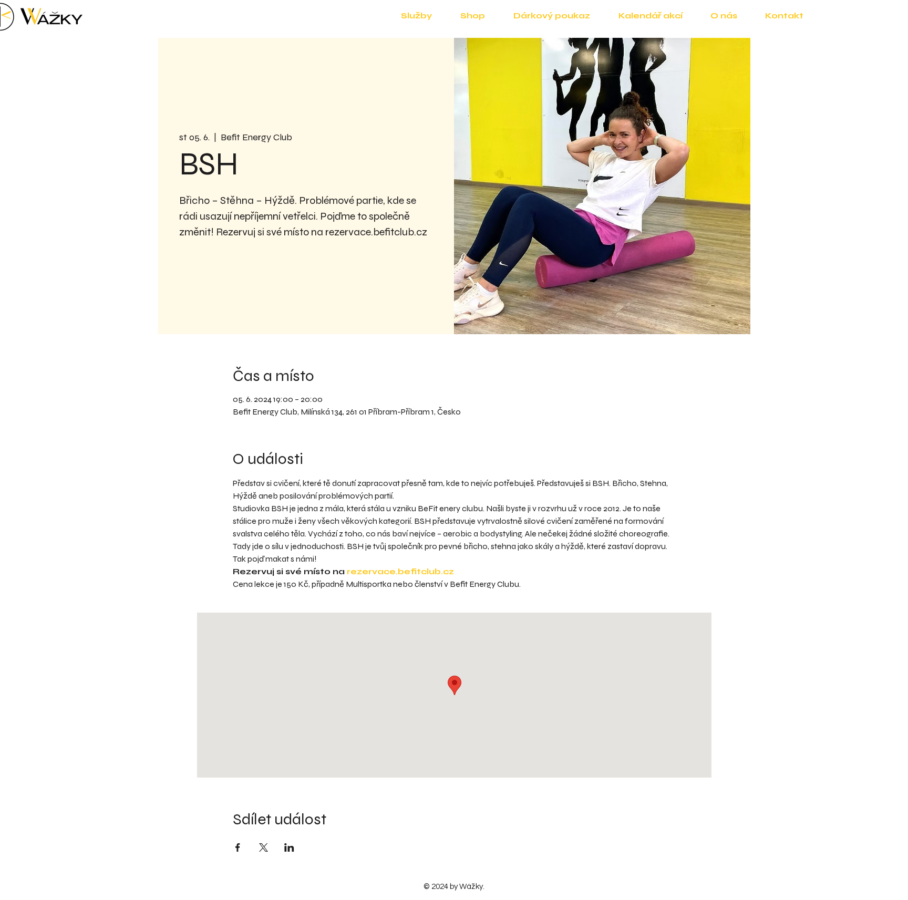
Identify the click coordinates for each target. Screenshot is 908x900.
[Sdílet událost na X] (264, 847)
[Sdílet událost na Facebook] (238, 847)
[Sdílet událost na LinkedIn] (289, 847)
